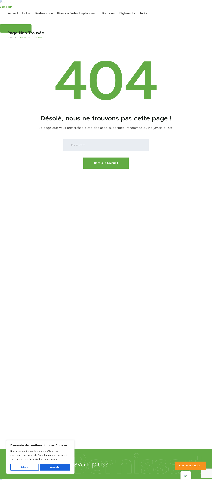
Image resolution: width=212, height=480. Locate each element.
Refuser (24, 467)
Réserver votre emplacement (77, 13)
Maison (11, 37)
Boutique (108, 13)
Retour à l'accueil (106, 163)
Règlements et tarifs (133, 13)
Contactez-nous (190, 465)
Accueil (13, 13)
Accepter (55, 467)
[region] (40, 457)
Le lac (26, 13)
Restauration (44, 13)
